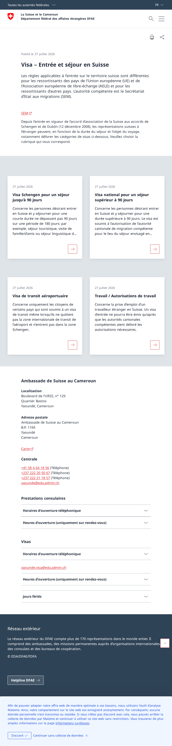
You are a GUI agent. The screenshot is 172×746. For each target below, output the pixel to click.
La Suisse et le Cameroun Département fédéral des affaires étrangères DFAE (58, 16)
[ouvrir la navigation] (161, 19)
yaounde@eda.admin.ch (40, 483)
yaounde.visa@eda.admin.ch (43, 567)
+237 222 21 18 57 (35, 478)
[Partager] (162, 37)
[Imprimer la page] (152, 37)
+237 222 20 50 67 (35, 473)
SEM (24, 113)
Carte (25, 448)
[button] (164, 643)
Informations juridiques (72, 723)
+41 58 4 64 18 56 (35, 467)
